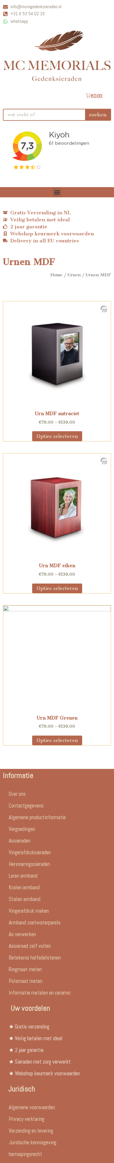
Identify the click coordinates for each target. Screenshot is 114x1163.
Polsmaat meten (25, 981)
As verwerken (22, 934)
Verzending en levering (31, 1130)
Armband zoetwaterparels (35, 922)
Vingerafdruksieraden (30, 852)
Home (57, 274)
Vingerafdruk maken (29, 910)
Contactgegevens (26, 805)
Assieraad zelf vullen (30, 946)
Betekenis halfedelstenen (35, 957)
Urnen (74, 274)
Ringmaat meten (25, 969)
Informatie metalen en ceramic (40, 992)
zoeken (97, 115)
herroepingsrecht (25, 1154)
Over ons (17, 794)
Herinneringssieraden (29, 864)
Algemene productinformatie (37, 817)
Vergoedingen (22, 829)
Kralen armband (24, 887)
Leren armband (23, 875)
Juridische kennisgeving (32, 1142)
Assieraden (19, 840)
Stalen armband (24, 899)
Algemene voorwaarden (32, 1107)
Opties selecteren (57, 436)
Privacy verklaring (26, 1119)
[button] (57, 192)
